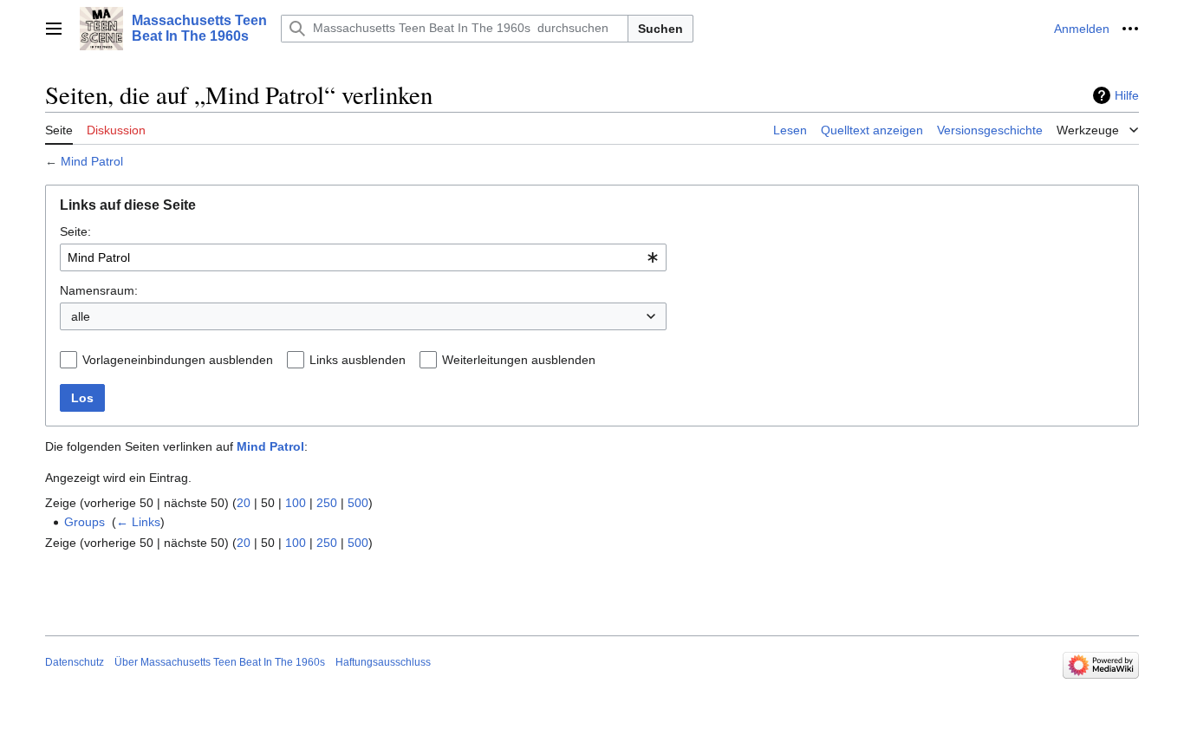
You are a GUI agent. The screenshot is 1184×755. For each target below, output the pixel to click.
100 (295, 503)
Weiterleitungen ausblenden (518, 360)
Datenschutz (74, 662)
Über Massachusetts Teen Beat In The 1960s (219, 662)
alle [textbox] (80, 316)
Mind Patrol (92, 161)
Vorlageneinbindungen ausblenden (177, 360)
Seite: (75, 231)
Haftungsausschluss (383, 662)
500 (358, 503)
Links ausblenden (357, 360)
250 (326, 503)
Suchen (660, 29)
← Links (138, 522)
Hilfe (1127, 95)
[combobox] (363, 257)
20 (243, 503)
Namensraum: (99, 290)
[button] (54, 28)
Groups (84, 522)
